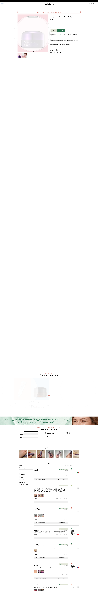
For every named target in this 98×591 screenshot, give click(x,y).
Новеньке (52, 6)
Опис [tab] (61, 34)
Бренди (59, 6)
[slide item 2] (33, 51)
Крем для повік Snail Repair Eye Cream (38, 402)
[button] (19, 56)
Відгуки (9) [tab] (21, 443)
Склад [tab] (65, 34)
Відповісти (35, 475)
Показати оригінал (62, 479)
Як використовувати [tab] (72, 34)
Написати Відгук (73, 441)
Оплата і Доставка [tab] (54, 34)
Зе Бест (45, 6)
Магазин (38, 6)
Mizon (51, 15)
